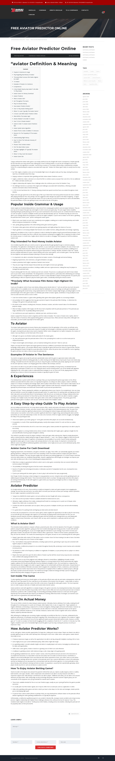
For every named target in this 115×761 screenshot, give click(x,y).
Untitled (85, 60)
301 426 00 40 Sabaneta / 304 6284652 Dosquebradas (80, 2)
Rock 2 (85, 84)
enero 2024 (85, 175)
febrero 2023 (86, 202)
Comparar (42, 10)
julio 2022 (85, 220)
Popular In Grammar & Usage (22, 72)
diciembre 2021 (86, 238)
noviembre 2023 (87, 180)
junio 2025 (85, 132)
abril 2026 (85, 106)
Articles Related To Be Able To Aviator (24, 119)
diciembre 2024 (86, 147)
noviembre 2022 (87, 210)
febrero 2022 (86, 233)
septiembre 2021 (87, 245)
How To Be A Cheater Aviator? (22, 121)
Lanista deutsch (96, 77)
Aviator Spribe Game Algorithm (22, 128)
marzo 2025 (86, 139)
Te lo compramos (72, 10)
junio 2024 (85, 162)
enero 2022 (85, 235)
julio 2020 (85, 281)
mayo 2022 (85, 225)
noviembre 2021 (87, 240)
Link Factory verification (89, 50)
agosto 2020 (86, 278)
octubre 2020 (86, 273)
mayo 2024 (85, 164)
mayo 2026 (85, 104)
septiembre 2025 (87, 124)
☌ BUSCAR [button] (32, 14)
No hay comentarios (74, 55)
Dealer (92, 71)
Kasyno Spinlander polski (90, 74)
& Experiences (17, 86)
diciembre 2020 (86, 268)
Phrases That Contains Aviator (22, 144)
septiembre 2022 (87, 215)
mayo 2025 (85, 134)
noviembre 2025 (87, 119)
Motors (100, 81)
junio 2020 (85, 283)
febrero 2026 (86, 111)
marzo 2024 (86, 170)
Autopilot (86, 71)
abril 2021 (85, 258)
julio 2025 (85, 129)
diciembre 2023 (86, 177)
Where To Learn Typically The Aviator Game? (26, 111)
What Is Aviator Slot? (19, 98)
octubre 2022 (86, 212)
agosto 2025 (86, 127)
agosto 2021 (86, 248)
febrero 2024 (86, 172)
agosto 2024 (86, 157)
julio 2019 (85, 288)
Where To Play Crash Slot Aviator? (23, 154)
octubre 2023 (86, 182)
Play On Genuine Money (20, 103)
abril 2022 (85, 228)
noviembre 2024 (87, 149)
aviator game (45, 217)
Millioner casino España (90, 81)
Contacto (84, 10)
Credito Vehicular (56, 10)
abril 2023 (85, 197)
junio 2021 (85, 253)
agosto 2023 (86, 187)
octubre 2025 (86, 122)
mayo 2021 (85, 255)
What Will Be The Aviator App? (22, 116)
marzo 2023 (86, 200)
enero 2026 (85, 114)
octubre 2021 (86, 243)
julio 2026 (85, 99)
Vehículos (32, 10)
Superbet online (93, 84)
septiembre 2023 (87, 185)
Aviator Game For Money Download (24, 93)
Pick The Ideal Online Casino (21, 147)
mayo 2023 (85, 195)
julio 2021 (85, 250)
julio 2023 (85, 190)
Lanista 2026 (87, 77)
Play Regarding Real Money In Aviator (24, 74)
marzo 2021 (86, 260)
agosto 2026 (86, 96)
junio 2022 (85, 223)
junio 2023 (85, 192)
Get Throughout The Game (21, 101)
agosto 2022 (86, 217)
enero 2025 (85, 144)
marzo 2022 (86, 230)
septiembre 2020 (87, 276)
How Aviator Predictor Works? (22, 106)
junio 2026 (85, 101)
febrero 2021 (86, 263)
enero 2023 (85, 205)
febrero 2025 (86, 142)
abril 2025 (85, 137)
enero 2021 (85, 265)
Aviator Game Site (19, 156)
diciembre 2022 (86, 207)
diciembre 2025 (86, 117)
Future (98, 71)
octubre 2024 (86, 152)
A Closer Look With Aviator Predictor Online (25, 114)
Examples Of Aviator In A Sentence (23, 84)
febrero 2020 (86, 286)
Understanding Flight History (21, 137)
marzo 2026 (86, 109)
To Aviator (16, 81)
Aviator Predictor (18, 96)
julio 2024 (85, 159)
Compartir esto (75, 714)
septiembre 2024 (87, 154)
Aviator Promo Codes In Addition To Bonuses (26, 131)
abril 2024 (85, 167)
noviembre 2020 (87, 271)
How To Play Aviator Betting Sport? (23, 108)
